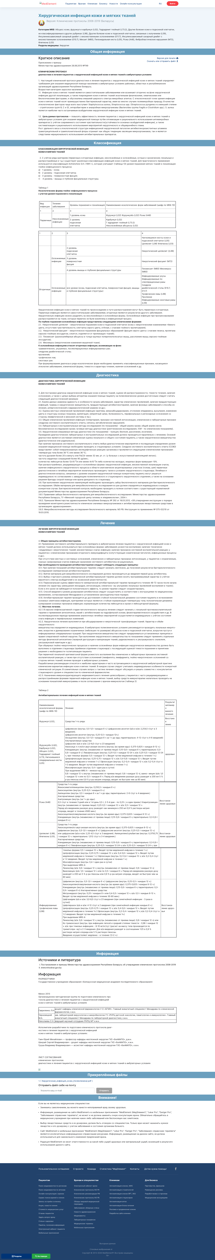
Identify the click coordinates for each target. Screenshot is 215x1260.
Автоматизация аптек (118, 1201)
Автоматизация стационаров (121, 1198)
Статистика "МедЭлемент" (113, 1169)
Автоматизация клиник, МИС (121, 1186)
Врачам (82, 3)
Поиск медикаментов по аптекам (52, 1190)
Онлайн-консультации (131, 3)
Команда (91, 1169)
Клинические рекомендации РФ (87, 1194)
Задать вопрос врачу (47, 1217)
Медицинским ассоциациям (156, 1198)
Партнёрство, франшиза (154, 1186)
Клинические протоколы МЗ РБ (87, 1198)
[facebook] (175, 1169)
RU (160, 3)
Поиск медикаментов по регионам (53, 1186)
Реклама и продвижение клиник (122, 1209)
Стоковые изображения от (101, 1249)
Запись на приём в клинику (50, 1201)
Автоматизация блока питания (121, 1205)
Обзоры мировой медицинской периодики (86, 1202)
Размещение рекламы (154, 1190)
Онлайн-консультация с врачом (51, 1194)
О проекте (78, 1169)
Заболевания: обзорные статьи (86, 1208)
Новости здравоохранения (84, 1212)
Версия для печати (166, 58)
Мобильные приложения (49, 1233)
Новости (113, 3)
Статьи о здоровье (46, 1221)
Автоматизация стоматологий (121, 1190)
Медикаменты (79, 1216)
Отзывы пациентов (46, 1213)
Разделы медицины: (48, 45)
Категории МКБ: (46, 29)
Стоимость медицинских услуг (51, 1209)
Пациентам (70, 3)
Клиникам (92, 3)
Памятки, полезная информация (51, 1225)
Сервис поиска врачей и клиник (51, 1198)
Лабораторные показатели (84, 1220)
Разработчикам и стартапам (156, 1194)
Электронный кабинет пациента (52, 1229)
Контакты (134, 1169)
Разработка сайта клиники (120, 1213)
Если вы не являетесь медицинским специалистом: (64, 1103)
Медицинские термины (83, 1224)
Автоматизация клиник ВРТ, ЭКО (122, 1194)
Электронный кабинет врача (85, 1186)
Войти (172, 3)
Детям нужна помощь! (155, 1169)
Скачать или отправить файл (161, 61)
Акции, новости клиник (48, 1205)
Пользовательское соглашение (54, 1169)
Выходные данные (107, 1243)
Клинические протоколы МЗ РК (86, 1190)
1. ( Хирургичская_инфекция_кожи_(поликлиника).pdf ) (66, 1081)
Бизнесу (103, 3)
